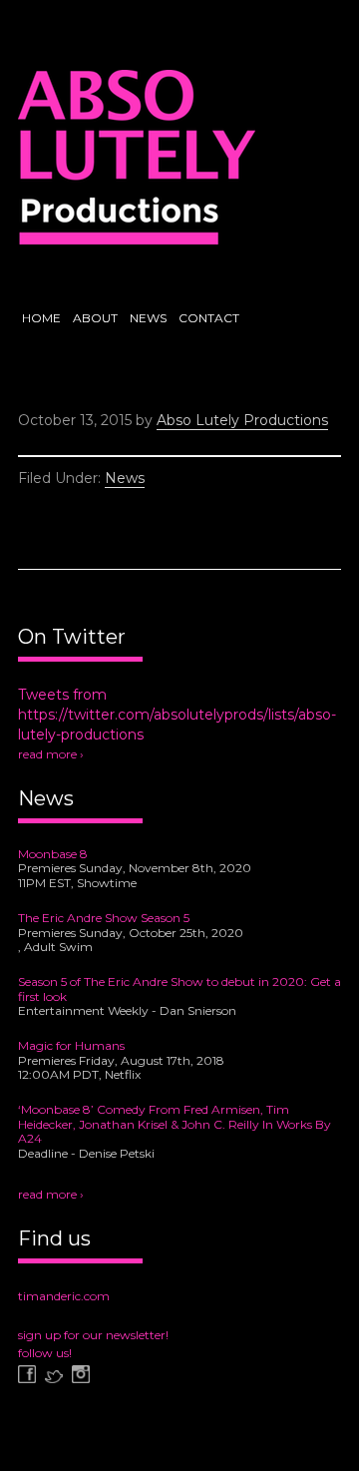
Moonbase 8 (53, 853)
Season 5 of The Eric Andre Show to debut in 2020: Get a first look (179, 989)
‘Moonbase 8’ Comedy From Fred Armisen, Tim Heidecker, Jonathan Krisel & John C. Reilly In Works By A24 (174, 1124)
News (125, 478)
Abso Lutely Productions (136, 164)
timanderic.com (64, 1295)
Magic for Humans (71, 1045)
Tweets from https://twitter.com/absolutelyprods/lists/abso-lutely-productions (177, 714)
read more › (51, 753)
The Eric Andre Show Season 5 (103, 917)
